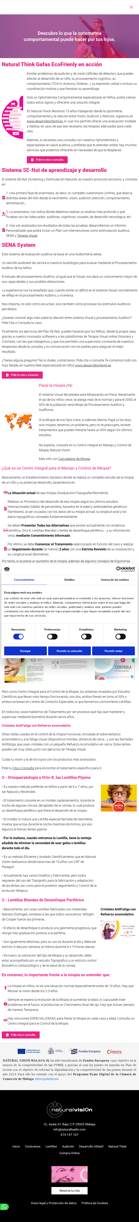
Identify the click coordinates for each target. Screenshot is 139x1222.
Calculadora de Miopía (74, 459)
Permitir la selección (69, 650)
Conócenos (33, 1146)
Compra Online (69, 1153)
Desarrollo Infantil (91, 1146)
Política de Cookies (95, 1203)
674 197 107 (69, 1134)
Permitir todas (114, 650)
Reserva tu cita (70, 1190)
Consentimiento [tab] (24, 579)
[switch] (52, 637)
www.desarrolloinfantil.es (45, 121)
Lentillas (51, 1146)
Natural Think (117, 1146)
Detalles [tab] (69, 579)
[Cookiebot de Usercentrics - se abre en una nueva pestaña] (119, 569)
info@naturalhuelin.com (69, 1129)
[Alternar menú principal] (131, 7)
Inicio (16, 1146)
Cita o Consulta (23, 768)
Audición (68, 1146)
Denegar (25, 650)
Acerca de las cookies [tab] (115, 579)
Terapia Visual (27, 235)
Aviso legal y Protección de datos (54, 1203)
